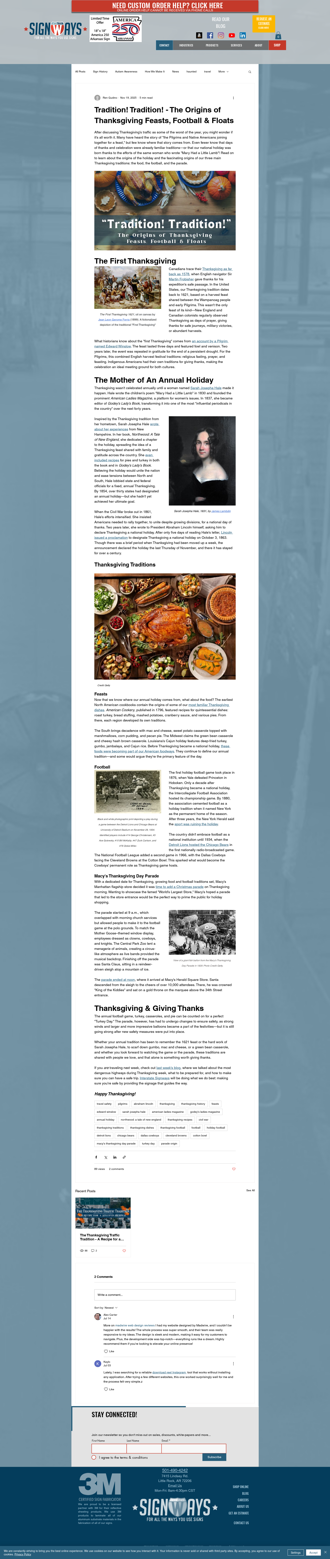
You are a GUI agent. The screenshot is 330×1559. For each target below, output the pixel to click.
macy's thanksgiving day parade (116, 1143)
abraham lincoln (143, 1103)
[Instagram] (221, 35)
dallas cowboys (150, 1135)
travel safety (104, 1103)
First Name (98, 1440)
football (196, 1127)
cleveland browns (176, 1135)
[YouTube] (232, 35)
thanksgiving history (193, 1103)
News (175, 71)
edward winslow (106, 1111)
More (221, 71)
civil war (203, 1119)
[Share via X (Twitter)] (105, 1157)
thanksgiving (167, 1103)
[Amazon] (199, 35)
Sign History (100, 71)
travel (207, 71)
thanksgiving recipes (180, 1119)
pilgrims (122, 1103)
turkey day (148, 1143)
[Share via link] (124, 1157)
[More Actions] (233, 1316)
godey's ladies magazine (205, 1111)
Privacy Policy (23, 1554)
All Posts (80, 71)
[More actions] (233, 98)
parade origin (169, 1143)
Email (165, 1440)
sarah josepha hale (134, 1111)
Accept (313, 1552)
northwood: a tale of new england (141, 1119)
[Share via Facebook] (96, 1157)
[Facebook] (210, 35)
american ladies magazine (168, 1111)
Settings (296, 1552)
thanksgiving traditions (110, 1127)
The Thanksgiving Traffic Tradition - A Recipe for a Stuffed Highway (100, 1237)
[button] (278, 35)
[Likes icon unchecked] (106, 1351)
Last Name (133, 1440)
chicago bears (125, 1135)
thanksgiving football (172, 1127)
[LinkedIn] (243, 35)
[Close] (325, 1552)
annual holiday (105, 1119)
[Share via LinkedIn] (115, 1157)
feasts (215, 1103)
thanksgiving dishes (142, 1127)
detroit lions (104, 1135)
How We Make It (155, 71)
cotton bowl (200, 1135)
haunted (192, 71)
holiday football (216, 1127)
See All (250, 1190)
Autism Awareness (126, 71)
